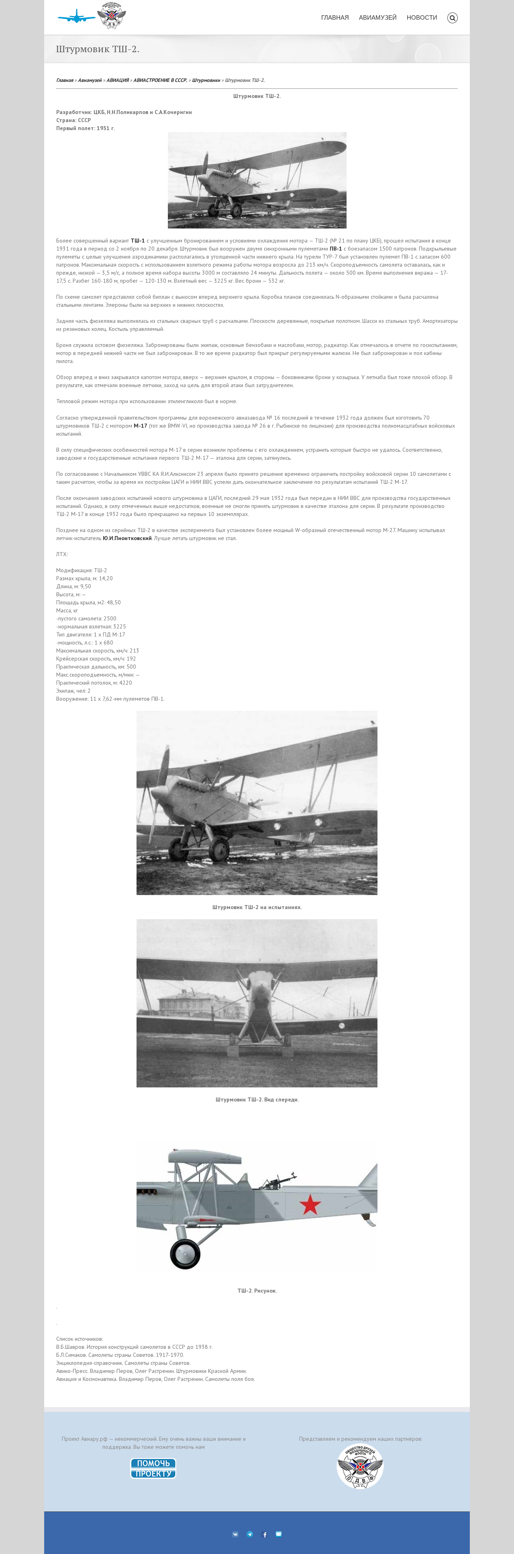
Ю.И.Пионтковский (127, 538)
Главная (64, 80)
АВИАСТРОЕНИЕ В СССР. (160, 80)
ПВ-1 (336, 248)
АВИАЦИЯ (117, 80)
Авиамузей (90, 80)
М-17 (140, 425)
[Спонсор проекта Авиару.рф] (360, 1466)
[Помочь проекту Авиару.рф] (153, 1460)
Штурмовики (206, 80)
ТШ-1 (138, 240)
